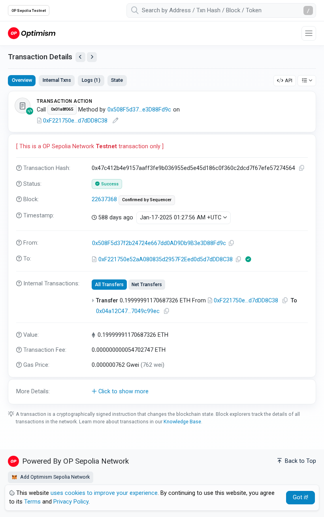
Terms (32, 501)
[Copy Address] (231, 243)
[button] (162, 391)
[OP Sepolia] (31, 33)
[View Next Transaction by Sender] (92, 57)
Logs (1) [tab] (91, 80)
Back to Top (299, 461)
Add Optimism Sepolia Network (54, 477)
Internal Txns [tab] (57, 80)
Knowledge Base (182, 422)
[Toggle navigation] (308, 33)
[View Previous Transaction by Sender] (80, 57)
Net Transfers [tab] (147, 284)
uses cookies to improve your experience (104, 493)
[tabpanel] (162, 247)
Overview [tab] (22, 80)
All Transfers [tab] (109, 284)
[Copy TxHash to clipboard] (301, 168)
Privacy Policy (71, 501)
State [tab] (117, 80)
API (288, 80)
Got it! (300, 497)
